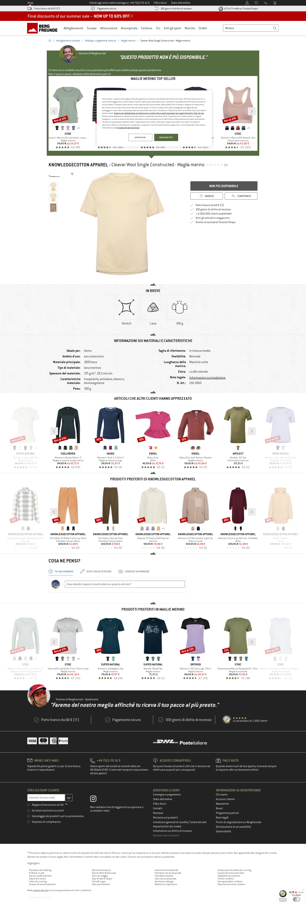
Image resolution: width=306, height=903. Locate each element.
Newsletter (222, 804)
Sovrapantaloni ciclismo (230, 881)
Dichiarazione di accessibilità (233, 827)
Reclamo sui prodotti (165, 817)
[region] (154, 118)
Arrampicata (129, 28)
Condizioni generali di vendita (171, 822)
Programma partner (227, 813)
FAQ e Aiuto (159, 804)
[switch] (296, 899)
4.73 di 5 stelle (240, 8)
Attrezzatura (108, 28)
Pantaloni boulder (164, 875)
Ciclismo (146, 28)
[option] (123, 224)
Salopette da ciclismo (229, 875)
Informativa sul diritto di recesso (172, 831)
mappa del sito (41, 890)
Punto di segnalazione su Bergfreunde (238, 822)
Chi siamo (221, 794)
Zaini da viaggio (100, 875)
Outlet (203, 28)
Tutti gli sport (172, 28)
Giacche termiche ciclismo (231, 884)
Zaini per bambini (101, 884)
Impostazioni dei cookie (167, 826)
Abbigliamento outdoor (68, 40)
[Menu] (303, 891)
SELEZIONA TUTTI (166, 137)
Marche (190, 28)
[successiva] (252, 111)
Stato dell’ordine (162, 799)
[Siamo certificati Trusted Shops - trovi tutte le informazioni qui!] (227, 719)
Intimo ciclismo (226, 878)
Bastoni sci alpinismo (166, 884)
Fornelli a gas (99, 881)
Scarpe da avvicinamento (42, 884)
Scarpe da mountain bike (231, 872)
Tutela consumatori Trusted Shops (216, 222)
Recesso (158, 813)
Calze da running (38, 881)
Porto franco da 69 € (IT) (47, 8)
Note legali (222, 817)
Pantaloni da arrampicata (168, 872)
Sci (158, 28)
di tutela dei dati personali (128, 128)
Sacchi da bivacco (101, 870)
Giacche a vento (37, 878)
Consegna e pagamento (167, 794)
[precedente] (54, 111)
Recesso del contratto (166, 835)
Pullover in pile (36, 872)
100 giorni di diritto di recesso (176, 8)
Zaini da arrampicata (165, 878)
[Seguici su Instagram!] (96, 799)
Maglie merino (128, 40)
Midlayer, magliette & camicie (100, 40)
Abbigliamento (73, 28)
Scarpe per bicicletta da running (234, 870)
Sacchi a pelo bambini (40, 875)
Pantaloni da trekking (40, 870)
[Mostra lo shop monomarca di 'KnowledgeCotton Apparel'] (54, 176)
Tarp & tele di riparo (102, 878)
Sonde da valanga (164, 881)
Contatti (157, 808)
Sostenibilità (223, 831)
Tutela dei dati (198, 822)
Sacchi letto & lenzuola (104, 872)
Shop (30, 3)
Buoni (219, 808)
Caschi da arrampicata (166, 870)
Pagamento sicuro (106, 8)
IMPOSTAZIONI (140, 137)
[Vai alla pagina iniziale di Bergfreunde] (43, 28)
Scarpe (92, 28)
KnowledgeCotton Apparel (78, 165)
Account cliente (225, 799)
